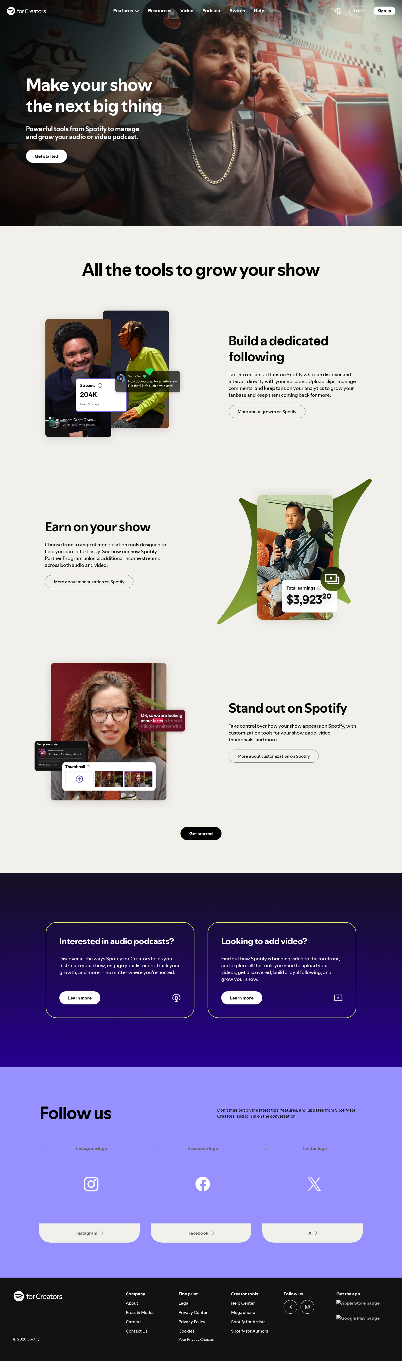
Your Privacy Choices (196, 1339)
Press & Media (140, 1312)
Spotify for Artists (248, 1322)
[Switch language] (338, 11)
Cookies (186, 1331)
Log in (359, 11)
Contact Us (136, 1331)
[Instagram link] (307, 1307)
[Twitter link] (290, 1307)
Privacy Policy (192, 1322)
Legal (184, 1303)
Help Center (243, 1303)
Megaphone (243, 1312)
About (132, 1303)
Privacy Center (193, 1312)
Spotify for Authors (249, 1331)
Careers (133, 1322)
